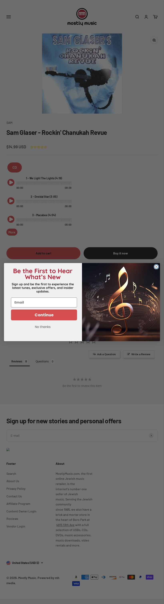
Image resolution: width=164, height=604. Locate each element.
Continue (44, 315)
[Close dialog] (156, 267)
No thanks (43, 327)
